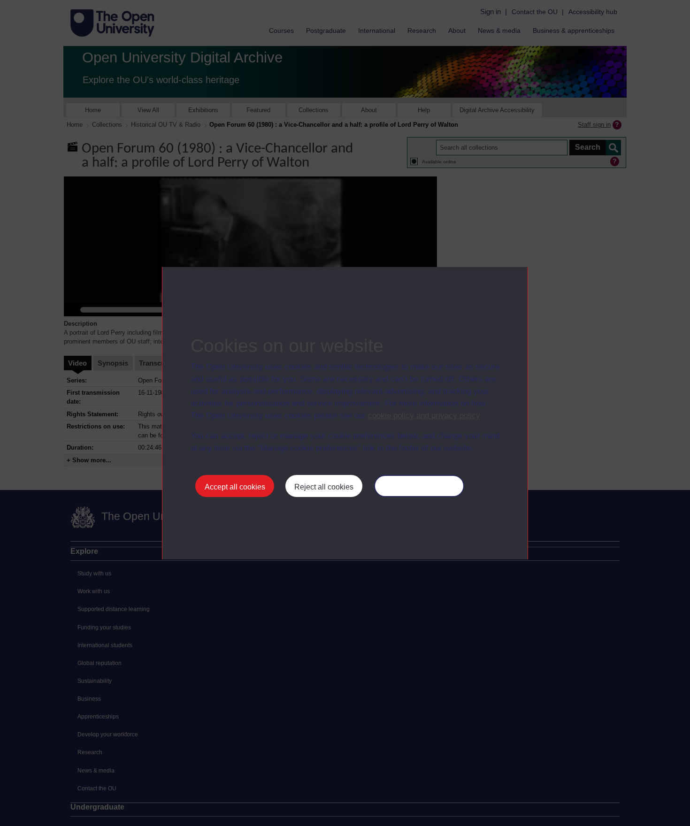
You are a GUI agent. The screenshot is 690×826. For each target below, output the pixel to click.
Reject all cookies (323, 487)
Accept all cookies (235, 487)
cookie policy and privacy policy (424, 415)
